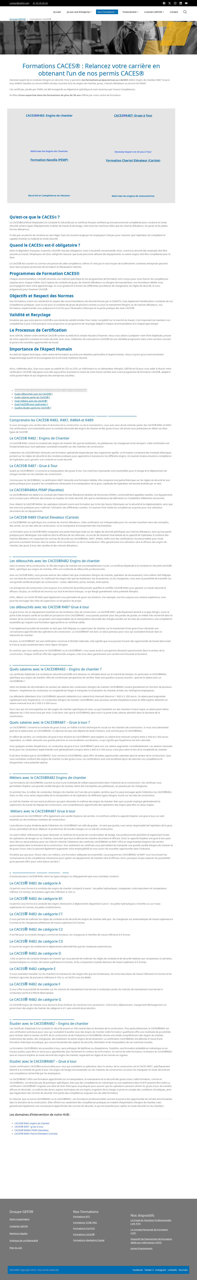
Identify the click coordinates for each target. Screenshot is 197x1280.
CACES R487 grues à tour (28, 1126)
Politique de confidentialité (24, 1240)
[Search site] (185, 12)
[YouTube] (186, 3)
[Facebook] (164, 3)
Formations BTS (81, 1216)
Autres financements (141, 1248)
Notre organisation (20, 1219)
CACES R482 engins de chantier (31, 1123)
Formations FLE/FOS (84, 1228)
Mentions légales (19, 1233)
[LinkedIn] (180, 3)
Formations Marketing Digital (88, 1240)
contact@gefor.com (19, 3)
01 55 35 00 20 (40, 3)
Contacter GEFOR (19, 1226)
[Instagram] (175, 3)
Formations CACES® (83, 1234)
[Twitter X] (169, 3)
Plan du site (16, 1247)
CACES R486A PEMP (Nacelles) (31, 1130)
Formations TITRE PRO (85, 1222)
